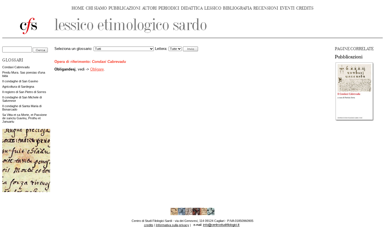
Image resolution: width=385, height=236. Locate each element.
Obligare (97, 69)
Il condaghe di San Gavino (20, 81)
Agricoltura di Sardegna (18, 86)
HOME (78, 8)
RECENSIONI (265, 8)
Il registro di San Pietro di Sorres (24, 92)
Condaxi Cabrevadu (16, 67)
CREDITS (304, 8)
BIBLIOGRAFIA (237, 8)
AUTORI (149, 8)
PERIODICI (168, 8)
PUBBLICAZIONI (124, 8)
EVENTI (287, 8)
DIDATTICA (192, 8)
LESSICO (212, 8)
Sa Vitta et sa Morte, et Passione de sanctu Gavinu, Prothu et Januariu (24, 118)
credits (148, 225)
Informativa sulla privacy (172, 225)
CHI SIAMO (96, 8)
